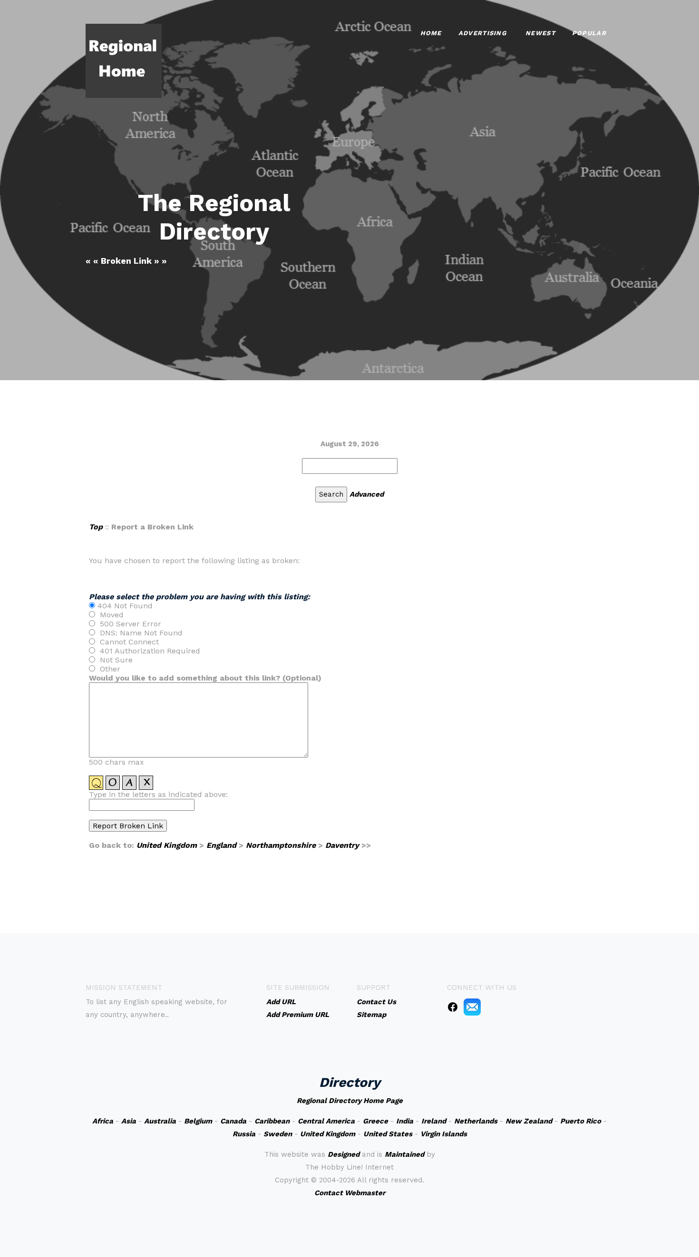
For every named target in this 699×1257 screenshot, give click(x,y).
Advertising (482, 33)
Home (431, 33)
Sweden (277, 1134)
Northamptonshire (281, 845)
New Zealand (528, 1121)
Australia (160, 1121)
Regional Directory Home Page (350, 1100)
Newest (540, 33)
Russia (244, 1134)
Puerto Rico (580, 1121)
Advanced (367, 494)
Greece (375, 1121)
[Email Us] (472, 1006)
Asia (128, 1121)
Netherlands (475, 1121)
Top (96, 526)
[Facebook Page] (452, 1006)
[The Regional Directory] (124, 60)
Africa (102, 1121)
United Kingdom (166, 845)
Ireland (433, 1121)
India (404, 1121)
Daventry (342, 845)
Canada (233, 1121)
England (221, 845)
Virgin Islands (443, 1134)
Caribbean (272, 1121)
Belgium (198, 1121)
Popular (589, 33)
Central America (326, 1121)
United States (387, 1134)
